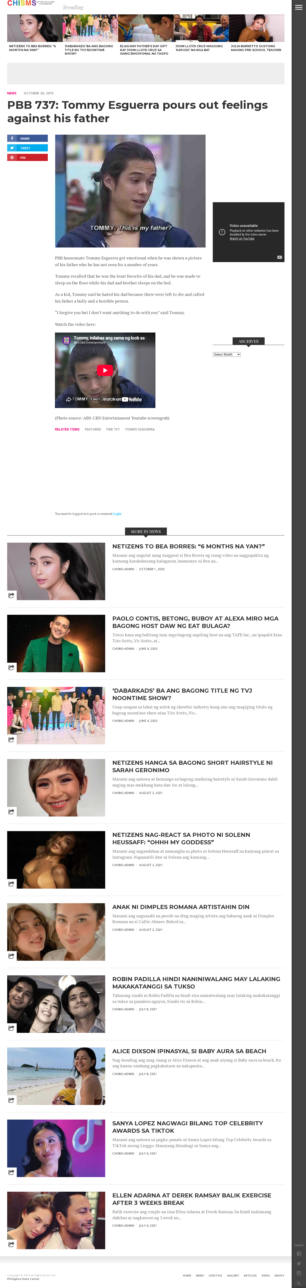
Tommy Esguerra (140, 429)
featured (93, 429)
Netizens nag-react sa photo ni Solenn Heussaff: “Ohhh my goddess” (181, 838)
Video (266, 1275)
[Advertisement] (146, 73)
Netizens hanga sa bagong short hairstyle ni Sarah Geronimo (192, 766)
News (11, 93)
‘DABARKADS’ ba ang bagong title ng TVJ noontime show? (182, 694)
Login (117, 514)
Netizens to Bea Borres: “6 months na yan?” (188, 546)
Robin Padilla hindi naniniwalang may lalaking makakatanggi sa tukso (196, 983)
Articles (250, 1275)
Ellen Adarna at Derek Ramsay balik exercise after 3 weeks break (191, 1199)
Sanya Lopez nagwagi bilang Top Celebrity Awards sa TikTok (187, 1127)
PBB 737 (113, 429)
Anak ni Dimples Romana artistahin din (181, 906)
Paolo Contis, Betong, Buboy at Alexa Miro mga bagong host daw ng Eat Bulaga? (195, 622)
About (279, 1275)
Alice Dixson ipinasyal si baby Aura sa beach (189, 1051)
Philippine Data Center (23, 1279)
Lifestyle (215, 1275)
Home (187, 1275)
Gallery (233, 1275)
